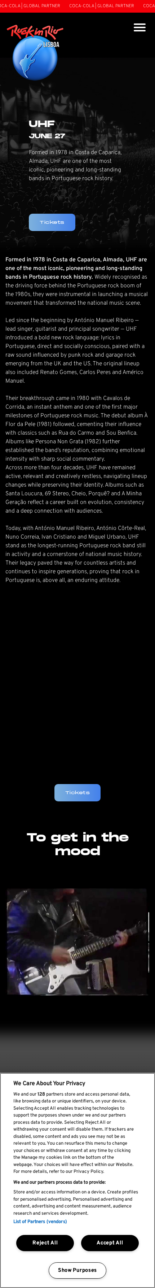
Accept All (110, 1243)
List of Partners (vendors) (40, 1222)
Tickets (77, 792)
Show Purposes (77, 1270)
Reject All (45, 1243)
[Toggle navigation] (140, 28)
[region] (77, 1180)
